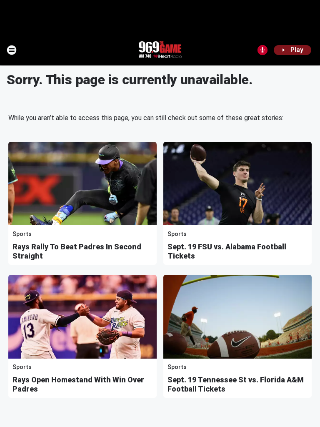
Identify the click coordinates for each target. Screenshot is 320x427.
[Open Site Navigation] (12, 50)
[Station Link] (160, 50)
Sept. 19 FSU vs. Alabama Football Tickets (227, 251)
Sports (22, 234)
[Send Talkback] (263, 50)
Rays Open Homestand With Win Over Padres (78, 384)
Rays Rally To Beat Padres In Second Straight (76, 251)
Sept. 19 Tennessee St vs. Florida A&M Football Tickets (236, 384)
